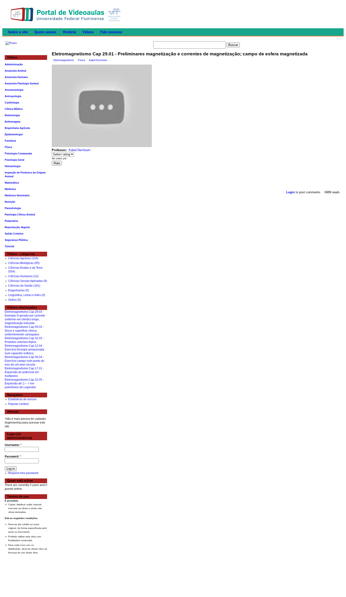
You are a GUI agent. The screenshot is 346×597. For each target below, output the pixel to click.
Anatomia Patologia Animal (22, 83)
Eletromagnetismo (63, 60)
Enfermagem (12, 121)
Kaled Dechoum (98, 60)
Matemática (12, 182)
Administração (14, 64)
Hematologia (12, 166)
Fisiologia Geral (14, 159)
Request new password (23, 473)
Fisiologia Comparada (18, 153)
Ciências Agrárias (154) (23, 258)
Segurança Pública (16, 240)
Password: (13, 456)
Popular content (18, 404)
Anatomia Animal (15, 70)
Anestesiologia (14, 89)
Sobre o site (18, 32)
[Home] (66, 22)
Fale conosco (111, 32)
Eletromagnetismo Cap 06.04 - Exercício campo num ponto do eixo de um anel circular (24, 360)
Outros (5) (14, 299)
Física (81, 60)
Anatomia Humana (16, 77)
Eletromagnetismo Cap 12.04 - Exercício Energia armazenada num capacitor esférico (24, 349)
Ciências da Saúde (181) (24, 285)
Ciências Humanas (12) (23, 276)
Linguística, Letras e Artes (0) (26, 295)
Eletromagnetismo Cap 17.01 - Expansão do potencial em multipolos (24, 372)
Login (290, 192)
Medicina (10, 189)
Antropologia (13, 96)
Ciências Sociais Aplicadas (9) (27, 281)
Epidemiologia (14, 134)
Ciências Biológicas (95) (24, 263)
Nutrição (10, 201)
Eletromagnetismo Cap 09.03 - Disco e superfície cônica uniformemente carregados (24, 330)
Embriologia (12, 115)
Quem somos (45, 32)
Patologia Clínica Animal (20, 214)
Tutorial (9, 246)
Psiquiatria (11, 220)
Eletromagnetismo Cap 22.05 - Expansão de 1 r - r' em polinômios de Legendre (24, 383)
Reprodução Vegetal (17, 227)
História (69, 32)
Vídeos (88, 32)
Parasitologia (13, 208)
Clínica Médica (14, 108)
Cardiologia (12, 102)
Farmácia (10, 140)
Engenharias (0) (18, 290)
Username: (13, 445)
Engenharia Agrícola (17, 128)
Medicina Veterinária (17, 195)
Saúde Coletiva (14, 233)
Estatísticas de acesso (22, 399)
